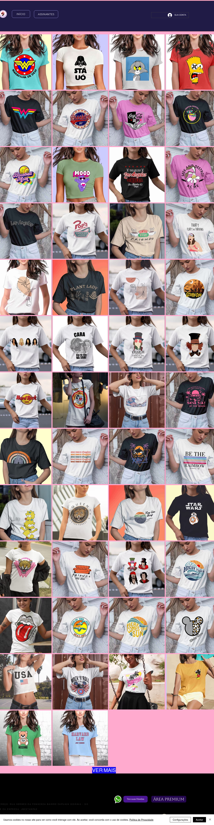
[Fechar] (210, 819)
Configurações (180, 819)
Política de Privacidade (141, 819)
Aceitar (199, 819)
